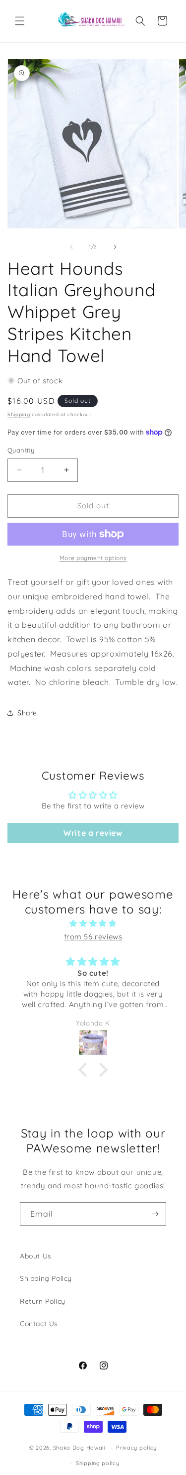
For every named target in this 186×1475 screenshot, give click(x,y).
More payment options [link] (93, 558)
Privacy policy (136, 1447)
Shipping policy (98, 1463)
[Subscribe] (155, 1214)
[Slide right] (115, 247)
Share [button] (27, 712)
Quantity (20, 450)
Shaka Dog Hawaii (79, 1447)
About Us (36, 1255)
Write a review (92, 833)
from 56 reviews (93, 936)
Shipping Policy (46, 1278)
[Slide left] (71, 247)
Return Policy (42, 1301)
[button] (20, 21)
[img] (93, 923)
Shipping (18, 414)
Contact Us (39, 1323)
